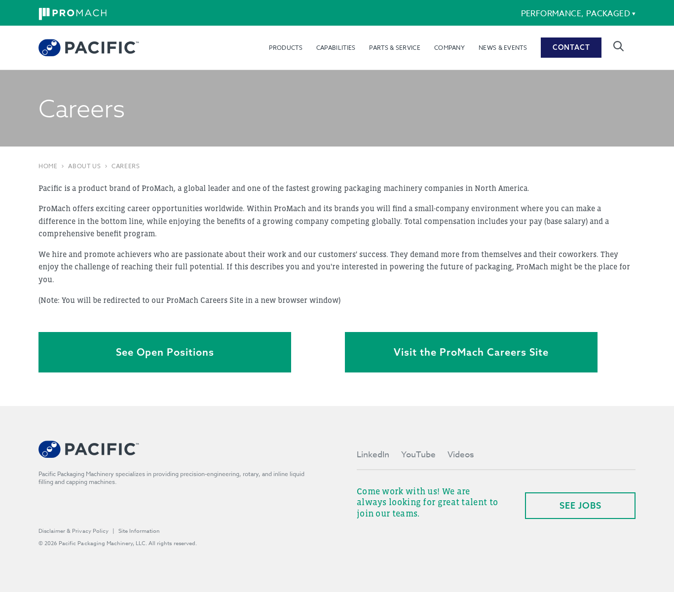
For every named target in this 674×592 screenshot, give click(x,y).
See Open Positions (165, 352)
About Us (84, 166)
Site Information (139, 531)
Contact (571, 47)
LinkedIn (373, 454)
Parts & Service (394, 47)
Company (449, 47)
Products (285, 47)
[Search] (618, 46)
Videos (461, 454)
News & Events (503, 47)
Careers (126, 166)
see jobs (580, 505)
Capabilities (336, 47)
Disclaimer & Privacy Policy (73, 531)
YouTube (418, 454)
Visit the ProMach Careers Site (471, 352)
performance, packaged (575, 14)
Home (47, 166)
